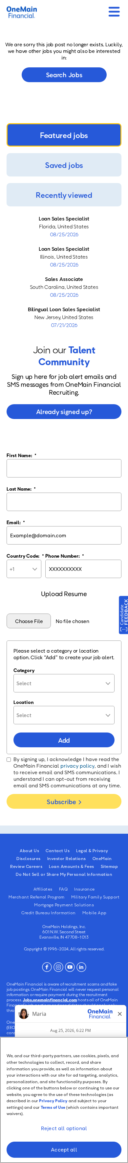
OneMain (102, 858)
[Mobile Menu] (114, 10)
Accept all (64, 1149)
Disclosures (28, 858)
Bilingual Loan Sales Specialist (64, 309)
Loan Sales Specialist (64, 218)
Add (64, 740)
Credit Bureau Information (48, 912)
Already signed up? (64, 411)
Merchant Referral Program (37, 896)
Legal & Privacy (92, 850)
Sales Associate (64, 279)
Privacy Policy (53, 1100)
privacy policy (77, 765)
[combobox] (64, 683)
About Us (29, 850)
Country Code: (25, 556)
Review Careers (26, 866)
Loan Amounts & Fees (71, 866)
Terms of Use (53, 1107)
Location (23, 702)
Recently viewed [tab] (64, 194)
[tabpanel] (64, 272)
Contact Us (58, 850)
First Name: (21, 455)
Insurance (84, 889)
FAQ (63, 889)
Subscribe (61, 801)
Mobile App (94, 912)
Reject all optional (64, 1128)
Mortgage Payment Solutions (64, 904)
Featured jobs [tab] (64, 135)
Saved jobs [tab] (64, 165)
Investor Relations (66, 858)
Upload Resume (64, 593)
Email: (16, 522)
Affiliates (43, 889)
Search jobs (64, 75)
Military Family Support (95, 896)
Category (23, 670)
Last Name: (21, 489)
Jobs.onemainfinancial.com (50, 999)
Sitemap (109, 866)
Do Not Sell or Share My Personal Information (64, 874)
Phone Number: (64, 556)
